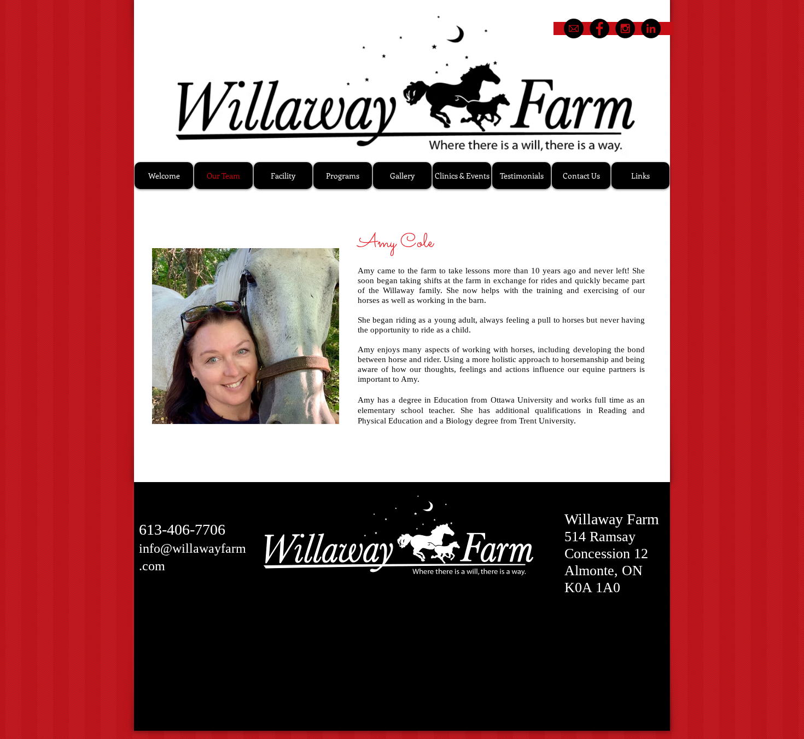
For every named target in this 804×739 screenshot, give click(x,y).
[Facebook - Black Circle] (599, 28)
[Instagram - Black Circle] (625, 28)
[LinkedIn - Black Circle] (651, 28)
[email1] (574, 28)
